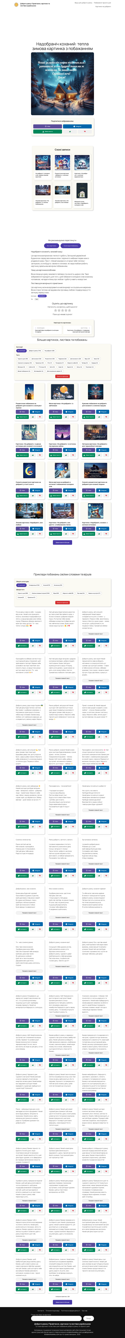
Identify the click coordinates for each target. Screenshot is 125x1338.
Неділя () (70, 367)
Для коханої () (36, 359)
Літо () (49, 363)
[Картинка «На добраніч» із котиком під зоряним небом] (62, 432)
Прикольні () (40, 363)
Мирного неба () (72, 363)
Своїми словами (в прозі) (41, 593)
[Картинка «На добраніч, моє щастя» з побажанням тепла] (62, 511)
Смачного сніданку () (25, 363)
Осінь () (79, 367)
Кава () (61, 367)
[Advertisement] (62, 23)
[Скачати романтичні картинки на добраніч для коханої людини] (96, 470)
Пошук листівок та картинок (41, 1315)
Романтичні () (50, 359)
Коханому (58, 585)
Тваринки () (62, 359)
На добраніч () (50, 350)
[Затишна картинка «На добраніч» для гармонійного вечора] (96, 432)
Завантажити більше (62, 542)
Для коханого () (75, 359)
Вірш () (87, 359)
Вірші (56, 593)
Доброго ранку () (35, 350)
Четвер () (85, 363)
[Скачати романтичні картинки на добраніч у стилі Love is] (29, 470)
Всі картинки (51, 246)
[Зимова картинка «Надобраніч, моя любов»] (29, 511)
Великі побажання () (24, 371)
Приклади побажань (71, 246)
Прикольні (31, 597)
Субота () (32, 367)
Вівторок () (21, 367)
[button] (22, 412)
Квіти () (52, 367)
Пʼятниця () (42, 367)
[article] (29, 402)
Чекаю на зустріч (94, 593)
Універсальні (34, 585)
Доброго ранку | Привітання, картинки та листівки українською (35, 5)
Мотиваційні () (38, 371)
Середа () (94, 363)
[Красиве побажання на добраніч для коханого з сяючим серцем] (96, 391)
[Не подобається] (85, 131)
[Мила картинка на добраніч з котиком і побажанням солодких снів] (62, 470)
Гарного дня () (23, 359)
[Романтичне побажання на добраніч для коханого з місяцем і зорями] (29, 391)
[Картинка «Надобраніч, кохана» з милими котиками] (96, 511)
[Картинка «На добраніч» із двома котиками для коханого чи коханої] (29, 432)
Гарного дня (23, 593)
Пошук (88, 1318)
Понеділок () (60, 363)
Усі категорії (21, 585)
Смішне (21, 597)
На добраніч (42, 296)
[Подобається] (70, 131)
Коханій (46, 585)
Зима (36, 299)
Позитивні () (90, 367)
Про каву (81, 593)
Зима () (96, 359)
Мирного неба (68, 593)
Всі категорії (21, 350)
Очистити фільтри (62, 376)
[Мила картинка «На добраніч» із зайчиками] (62, 391)
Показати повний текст (96, 634)
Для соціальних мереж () (54, 371)
